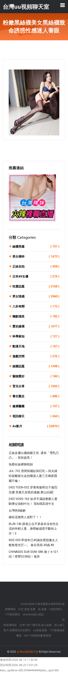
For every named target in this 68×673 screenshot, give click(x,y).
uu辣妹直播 (40, 630)
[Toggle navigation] (62, 5)
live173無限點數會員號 (37, 635)
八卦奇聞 (35, 306)
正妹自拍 (35, 266)
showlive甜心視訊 (33, 614)
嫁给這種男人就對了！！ (25, 517)
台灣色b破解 (17, 510)
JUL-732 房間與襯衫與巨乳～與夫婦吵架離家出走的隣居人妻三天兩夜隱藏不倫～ (33, 475)
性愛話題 (35, 286)
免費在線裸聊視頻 (21, 464)
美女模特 (35, 256)
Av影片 (35, 426)
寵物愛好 (35, 376)
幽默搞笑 (35, 316)
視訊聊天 (35, 416)
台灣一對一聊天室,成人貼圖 (35, 624)
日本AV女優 (35, 276)
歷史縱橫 (35, 326)
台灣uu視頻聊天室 (27, 651)
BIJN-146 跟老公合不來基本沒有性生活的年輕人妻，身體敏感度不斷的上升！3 (34, 528)
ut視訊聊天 (55, 609)
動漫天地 (35, 346)
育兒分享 (35, 386)
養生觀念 (35, 396)
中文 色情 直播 (26, 609)
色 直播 (42, 609)
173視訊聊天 (12, 614)
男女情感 (35, 296)
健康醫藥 (35, 406)
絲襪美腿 (35, 246)
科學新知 (35, 336)
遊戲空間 (35, 356)
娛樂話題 (35, 366)
